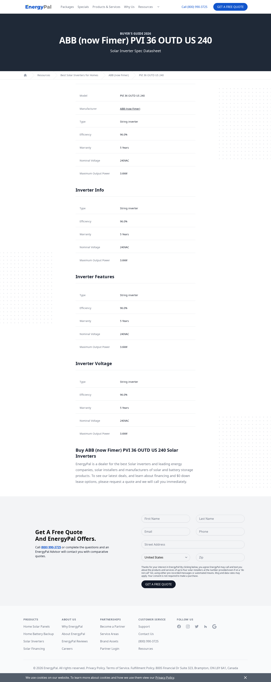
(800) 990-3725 (51, 547)
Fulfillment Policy (142, 668)
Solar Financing (34, 649)
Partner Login (109, 649)
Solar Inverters (33, 641)
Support (144, 626)
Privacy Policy (95, 668)
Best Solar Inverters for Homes (79, 75)
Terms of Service (117, 668)
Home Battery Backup (38, 634)
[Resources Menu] (158, 7)
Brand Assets (109, 641)
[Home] (25, 75)
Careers (67, 649)
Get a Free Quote (230, 7)
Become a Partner (112, 626)
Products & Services (106, 7)
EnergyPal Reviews (75, 641)
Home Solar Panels (36, 626)
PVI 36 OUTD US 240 (151, 75)
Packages (67, 7)
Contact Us (146, 634)
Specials (83, 7)
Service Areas (109, 634)
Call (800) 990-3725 (194, 7)
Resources (145, 7)
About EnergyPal (73, 634)
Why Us (129, 7)
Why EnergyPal (72, 626)
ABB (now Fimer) (119, 75)
